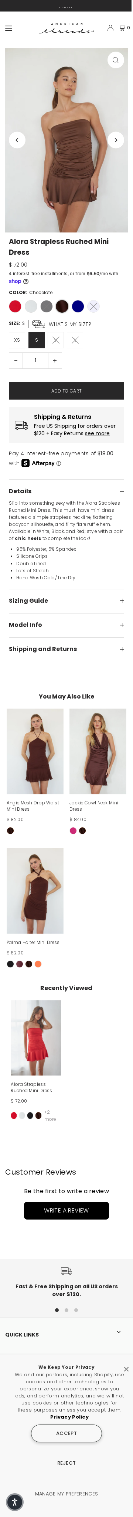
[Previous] (17, 140)
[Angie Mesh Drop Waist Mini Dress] (35, 751)
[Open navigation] (18, 27)
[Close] (126, 1366)
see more (97, 433)
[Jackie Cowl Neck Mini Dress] (97, 751)
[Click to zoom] (116, 60)
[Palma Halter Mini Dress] (35, 891)
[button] (15, 1502)
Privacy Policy (69, 1416)
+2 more (50, 1115)
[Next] (116, 140)
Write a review (66, 1210)
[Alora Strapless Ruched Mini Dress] (36, 1037)
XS (17, 340)
